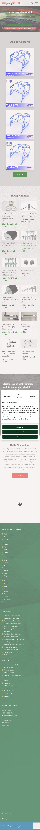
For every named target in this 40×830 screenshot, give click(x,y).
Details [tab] (32, 396)
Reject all (20, 437)
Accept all (20, 427)
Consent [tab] (7, 396)
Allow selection (20, 432)
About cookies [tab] (20, 396)
